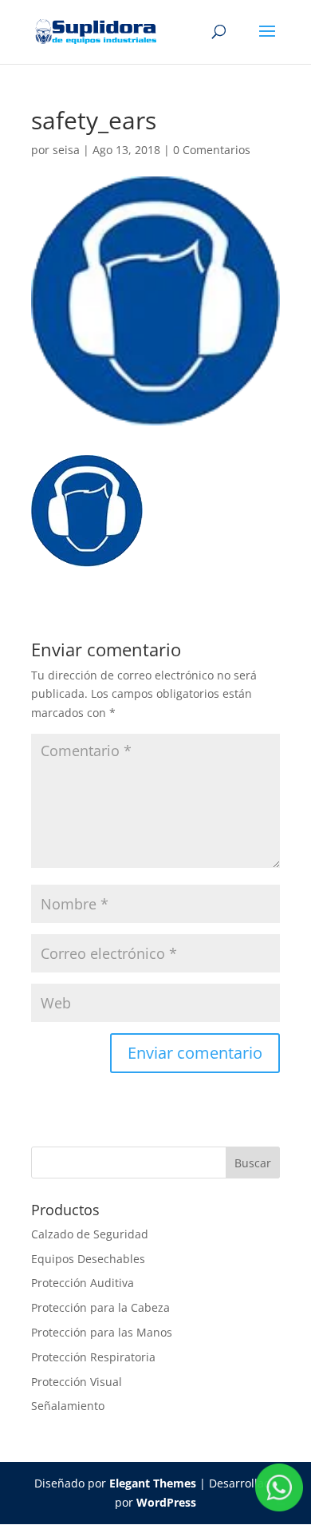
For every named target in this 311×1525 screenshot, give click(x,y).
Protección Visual (76, 1381)
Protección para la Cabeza (100, 1307)
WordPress (166, 1502)
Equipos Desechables (88, 1258)
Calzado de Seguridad (89, 1234)
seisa (66, 149)
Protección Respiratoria (93, 1357)
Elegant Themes (152, 1483)
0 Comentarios (211, 149)
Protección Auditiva (82, 1282)
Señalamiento (67, 1405)
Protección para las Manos (101, 1332)
